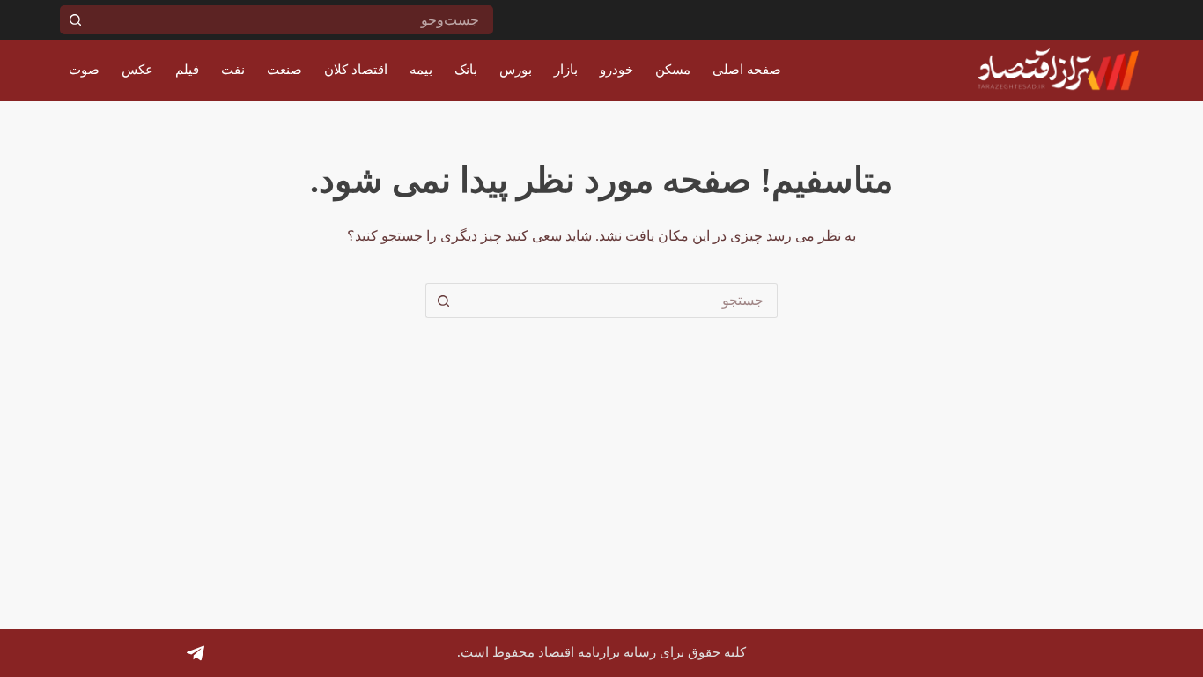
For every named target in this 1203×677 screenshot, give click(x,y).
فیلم (187, 70)
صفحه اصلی (746, 70)
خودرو (616, 70)
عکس (137, 70)
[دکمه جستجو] (74, 19)
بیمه (421, 70)
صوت (84, 70)
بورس (515, 70)
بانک (465, 70)
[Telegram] (195, 653)
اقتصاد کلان (355, 70)
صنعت (284, 70)
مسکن (672, 70)
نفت (233, 70)
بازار (566, 70)
